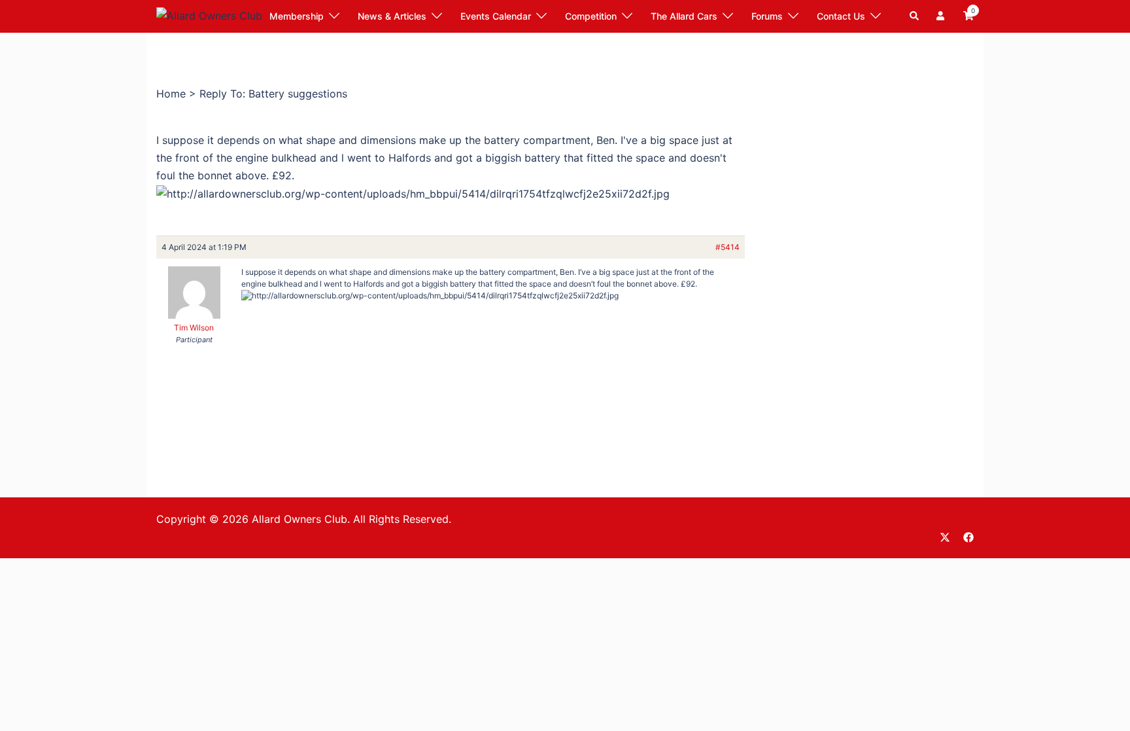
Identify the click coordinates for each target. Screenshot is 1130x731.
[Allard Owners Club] (209, 15)
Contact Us (841, 16)
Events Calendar (495, 16)
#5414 (727, 247)
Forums (767, 16)
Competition (591, 16)
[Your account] (941, 16)
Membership (296, 16)
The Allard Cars (684, 16)
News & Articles (392, 16)
